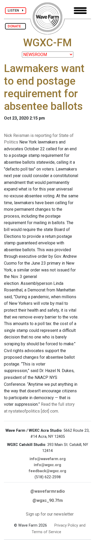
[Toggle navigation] (80, 10)
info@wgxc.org (47, 465)
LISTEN (15, 10)
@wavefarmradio (47, 491)
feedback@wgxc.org (47, 471)
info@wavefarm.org (48, 459)
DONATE (15, 26)
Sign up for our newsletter (50, 514)
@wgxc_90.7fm (47, 500)
